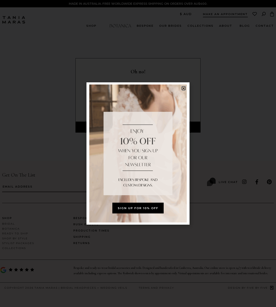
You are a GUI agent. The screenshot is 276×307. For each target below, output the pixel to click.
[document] (138, 153)
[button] (183, 88)
